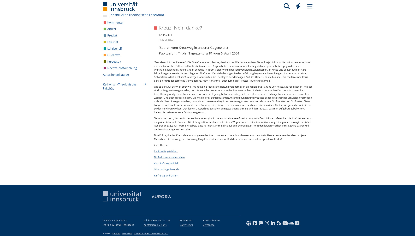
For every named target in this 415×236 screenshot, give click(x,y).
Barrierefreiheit (211, 220)
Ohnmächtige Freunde (166, 169)
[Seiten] (310, 6)
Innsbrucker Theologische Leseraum (137, 15)
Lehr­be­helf (114, 48)
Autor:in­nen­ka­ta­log (116, 75)
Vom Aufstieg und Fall (166, 163)
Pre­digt (112, 35)
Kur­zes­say (114, 61)
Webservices (127, 233)
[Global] (298, 6)
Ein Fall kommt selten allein (169, 157)
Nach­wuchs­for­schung (122, 68)
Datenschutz (186, 224)
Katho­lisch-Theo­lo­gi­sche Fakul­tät (119, 86)
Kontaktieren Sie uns (155, 224)
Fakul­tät (112, 42)
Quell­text (113, 55)
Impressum (186, 220)
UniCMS (116, 233)
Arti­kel (111, 29)
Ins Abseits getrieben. (166, 151)
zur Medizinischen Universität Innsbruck (151, 233)
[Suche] (286, 6)
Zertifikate (208, 224)
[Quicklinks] (298, 6)
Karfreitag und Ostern (166, 175)
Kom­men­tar (115, 22)
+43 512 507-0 (161, 220)
